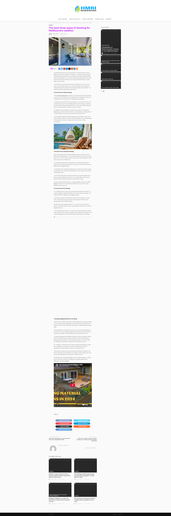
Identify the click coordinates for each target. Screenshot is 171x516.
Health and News (62, 19)
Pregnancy (109, 19)
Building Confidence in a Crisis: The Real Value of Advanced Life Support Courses (59, 500)
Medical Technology (75, 19)
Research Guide (99, 19)
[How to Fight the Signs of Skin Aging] (111, 85)
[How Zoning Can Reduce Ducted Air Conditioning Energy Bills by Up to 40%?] (85, 490)
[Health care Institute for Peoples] (85, 9)
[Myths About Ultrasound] (111, 76)
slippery (56, 183)
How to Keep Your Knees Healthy (109, 70)
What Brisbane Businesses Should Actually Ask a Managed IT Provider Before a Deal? (84, 475)
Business (51, 471)
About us (120, 514)
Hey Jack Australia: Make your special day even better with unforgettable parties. (59, 439)
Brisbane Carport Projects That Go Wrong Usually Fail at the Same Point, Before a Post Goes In (59, 475)
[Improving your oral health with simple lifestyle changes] (111, 59)
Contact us (115, 514)
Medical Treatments (88, 19)
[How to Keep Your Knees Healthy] (111, 67)
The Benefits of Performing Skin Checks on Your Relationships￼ (110, 49)
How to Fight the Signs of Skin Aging (110, 87)
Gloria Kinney (56, 33)
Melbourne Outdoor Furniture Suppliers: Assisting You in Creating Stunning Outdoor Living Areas (87, 439)
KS (57, 414)
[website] (58, 448)
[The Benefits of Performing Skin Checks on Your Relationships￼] (111, 41)
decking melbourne (62, 95)
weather (67, 361)
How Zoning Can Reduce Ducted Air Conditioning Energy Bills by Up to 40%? (84, 500)
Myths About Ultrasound (107, 79)
